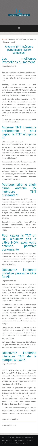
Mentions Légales (8, 437)
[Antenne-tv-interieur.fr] (19, 12)
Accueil (4, 39)
